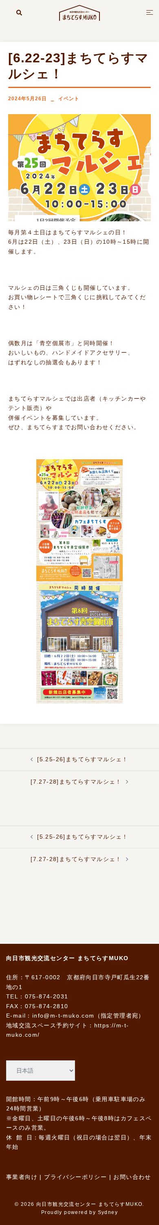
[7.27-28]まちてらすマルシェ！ (76, 781)
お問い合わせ (132, 1177)
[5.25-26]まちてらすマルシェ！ (82, 759)
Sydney (108, 1212)
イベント (69, 98)
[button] (19, 13)
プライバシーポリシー (75, 1177)
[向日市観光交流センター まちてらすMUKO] (79, 12)
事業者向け (22, 1177)
